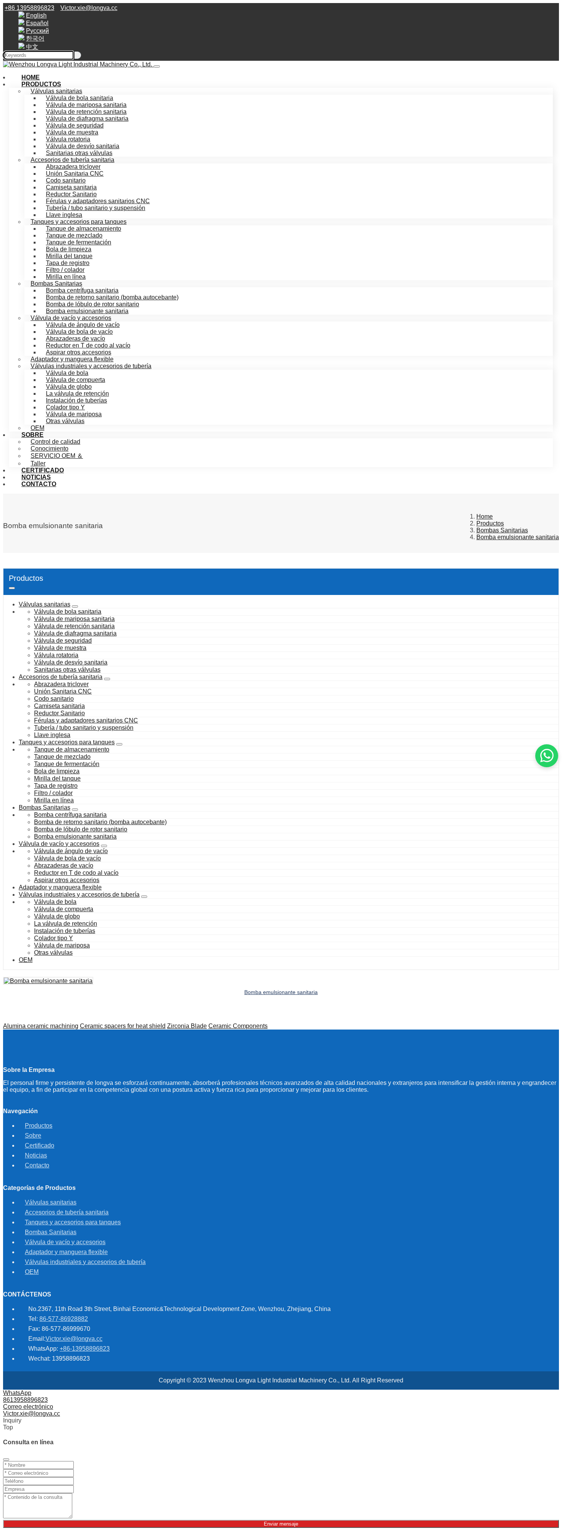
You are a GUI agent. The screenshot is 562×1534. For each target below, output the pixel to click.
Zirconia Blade (187, 1026)
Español (37, 23)
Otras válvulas (65, 421)
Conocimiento (49, 448)
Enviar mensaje (281, 1524)
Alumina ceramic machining (40, 1026)
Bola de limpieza (68, 249)
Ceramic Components (238, 1026)
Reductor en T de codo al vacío (88, 345)
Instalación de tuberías (76, 400)
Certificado (39, 1145)
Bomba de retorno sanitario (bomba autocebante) (112, 297)
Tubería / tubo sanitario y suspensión (95, 208)
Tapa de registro (67, 263)
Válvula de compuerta (75, 380)
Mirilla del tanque (69, 256)
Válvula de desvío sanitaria (82, 146)
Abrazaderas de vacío (75, 338)
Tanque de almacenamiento (83, 228)
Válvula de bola (67, 373)
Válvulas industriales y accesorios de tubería (91, 366)
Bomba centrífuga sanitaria (82, 290)
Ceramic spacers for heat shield (123, 1026)
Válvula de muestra (72, 132)
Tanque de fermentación (78, 242)
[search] (78, 55)
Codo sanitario (66, 180)
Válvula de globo (69, 386)
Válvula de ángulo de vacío (83, 325)
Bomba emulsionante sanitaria (87, 311)
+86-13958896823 (85, 1348)
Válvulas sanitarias (44, 604)
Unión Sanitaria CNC (75, 173)
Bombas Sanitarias (56, 283)
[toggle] (12, 588)
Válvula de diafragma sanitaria (87, 118)
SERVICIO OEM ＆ (57, 456)
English (36, 15)
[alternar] (157, 66)
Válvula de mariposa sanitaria (86, 105)
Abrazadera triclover (73, 166)
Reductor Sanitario (71, 194)
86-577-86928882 (63, 1319)
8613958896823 (25, 1400)
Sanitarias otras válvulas (79, 153)
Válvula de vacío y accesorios (71, 318)
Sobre (32, 435)
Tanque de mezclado (74, 235)
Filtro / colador (65, 270)
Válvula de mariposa (74, 414)
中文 (32, 47)
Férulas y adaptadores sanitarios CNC (98, 201)
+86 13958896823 (29, 8)
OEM (25, 960)
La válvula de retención (77, 393)
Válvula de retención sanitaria (86, 111)
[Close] (6, 1459)
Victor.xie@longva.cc (88, 8)
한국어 (35, 38)
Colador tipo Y (65, 407)
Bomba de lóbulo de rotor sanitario (92, 304)
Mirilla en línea (66, 276)
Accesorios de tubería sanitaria (72, 160)
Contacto (38, 484)
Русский (37, 30)
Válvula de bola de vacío (79, 331)
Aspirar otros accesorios (78, 352)
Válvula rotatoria (68, 139)
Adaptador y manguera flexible (72, 359)
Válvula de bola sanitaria (79, 98)
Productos (41, 84)
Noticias (36, 1155)
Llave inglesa (64, 215)
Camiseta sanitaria (71, 187)
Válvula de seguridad (75, 125)
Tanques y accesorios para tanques (79, 221)
